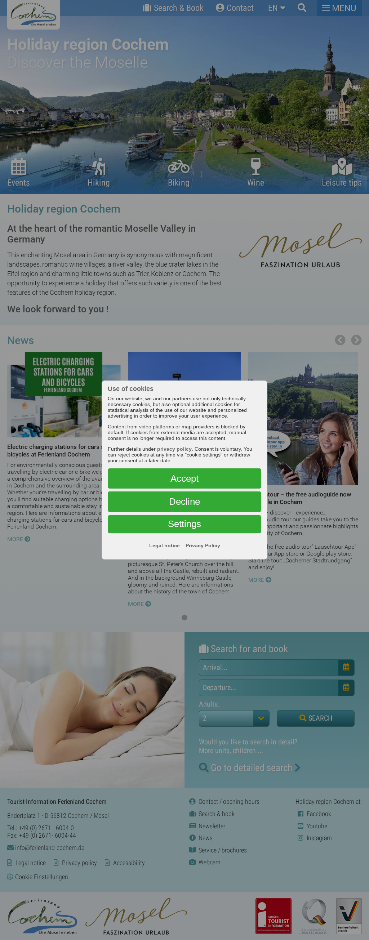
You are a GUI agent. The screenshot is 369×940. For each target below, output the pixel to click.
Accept (184, 478)
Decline (184, 501)
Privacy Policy (203, 545)
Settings (184, 524)
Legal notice (164, 545)
